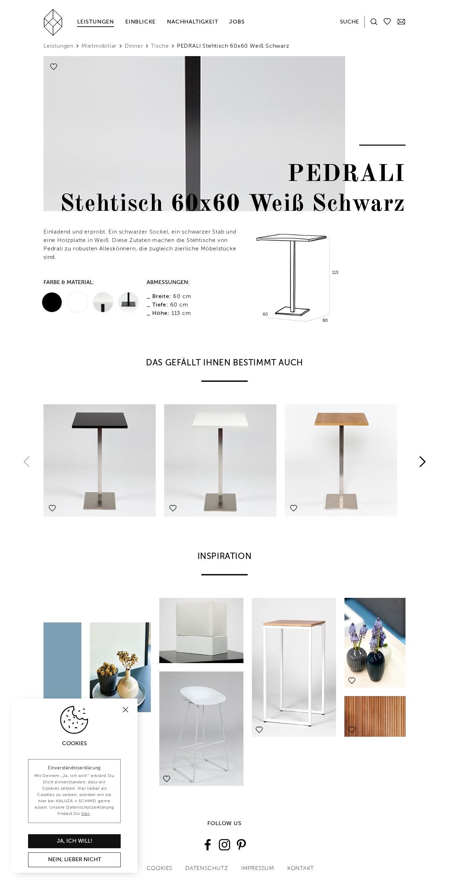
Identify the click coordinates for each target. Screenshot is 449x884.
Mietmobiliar (99, 46)
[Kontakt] (401, 21)
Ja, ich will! (74, 841)
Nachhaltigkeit (192, 22)
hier (85, 814)
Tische (160, 46)
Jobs (236, 22)
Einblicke (140, 22)
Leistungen (95, 22)
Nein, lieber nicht (74, 860)
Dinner (134, 46)
